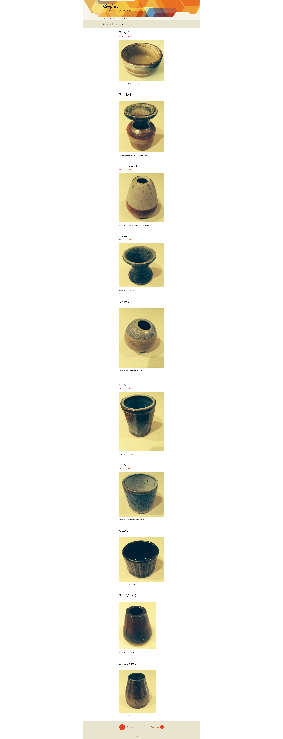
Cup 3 (123, 385)
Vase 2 (124, 236)
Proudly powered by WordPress (141, 736)
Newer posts (157, 727)
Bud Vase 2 (128, 595)
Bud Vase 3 (128, 166)
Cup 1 (123, 530)
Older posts (127, 727)
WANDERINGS (112, 18)
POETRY (126, 18)
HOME (104, 18)
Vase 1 (124, 301)
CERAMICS (130, 36)
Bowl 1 (124, 33)
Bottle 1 (125, 95)
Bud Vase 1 (127, 663)
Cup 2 (123, 465)
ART (120, 18)
